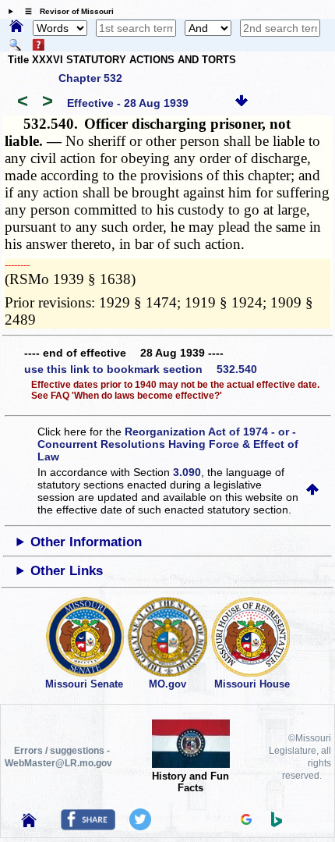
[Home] (16, 27)
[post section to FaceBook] (88, 826)
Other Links (66, 570)
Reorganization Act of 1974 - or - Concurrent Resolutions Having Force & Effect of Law (167, 444)
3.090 (187, 472)
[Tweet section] (140, 826)
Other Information (86, 542)
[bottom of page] (241, 103)
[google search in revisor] (246, 821)
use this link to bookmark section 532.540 (140, 369)
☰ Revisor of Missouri (65, 11)
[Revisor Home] (29, 823)
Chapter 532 (90, 78)
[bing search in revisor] (276, 823)
